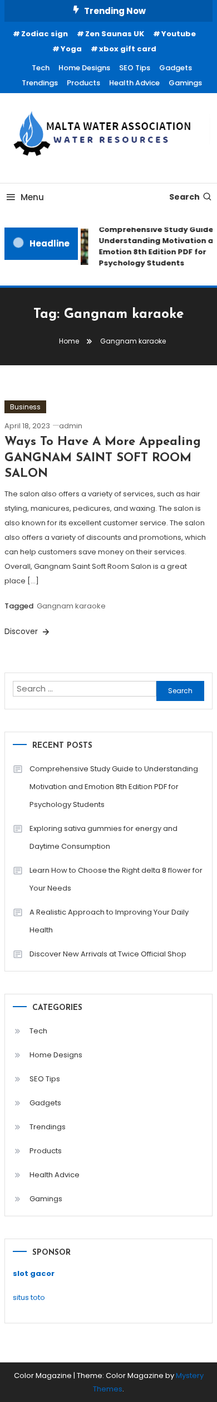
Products (83, 83)
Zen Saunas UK (114, 33)
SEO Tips (134, 67)
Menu (32, 197)
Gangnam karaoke (71, 606)
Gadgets (175, 67)
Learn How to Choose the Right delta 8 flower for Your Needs (116, 879)
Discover (22, 631)
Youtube (178, 33)
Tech (41, 67)
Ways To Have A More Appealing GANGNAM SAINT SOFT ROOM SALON (102, 458)
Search (184, 196)
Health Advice (134, 83)
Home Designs (84, 67)
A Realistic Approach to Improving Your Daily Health (109, 921)
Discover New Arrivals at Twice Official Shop (107, 954)
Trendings (40, 83)
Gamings (185, 83)
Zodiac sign (44, 33)
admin (70, 425)
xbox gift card (127, 48)
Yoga (71, 48)
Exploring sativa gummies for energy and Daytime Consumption (103, 837)
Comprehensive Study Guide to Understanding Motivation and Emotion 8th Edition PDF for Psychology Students (113, 786)
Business (25, 407)
